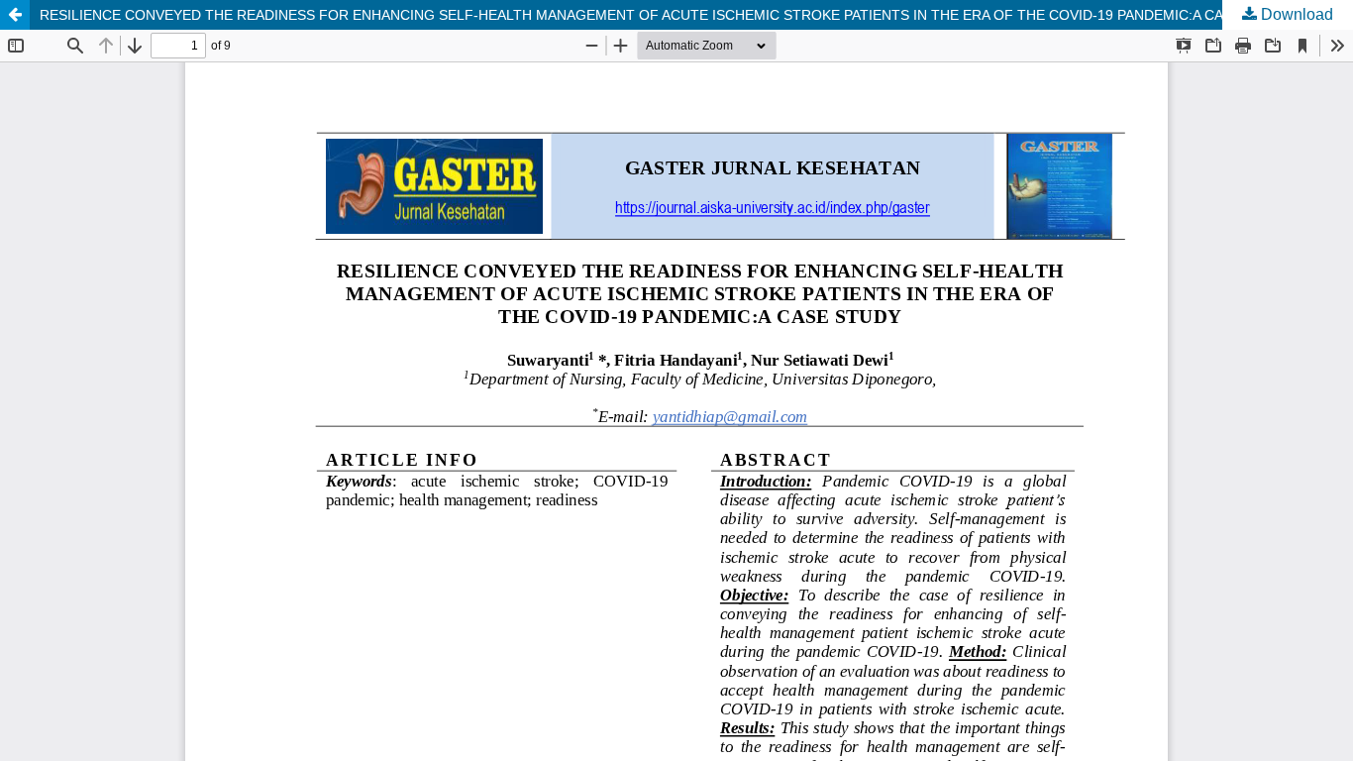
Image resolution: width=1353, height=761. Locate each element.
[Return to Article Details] (15, 15)
